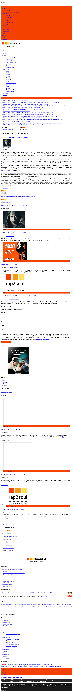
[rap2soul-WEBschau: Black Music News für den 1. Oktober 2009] (15, 291)
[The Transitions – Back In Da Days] (17, 424)
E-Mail (2, 325)
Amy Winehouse (17, 604)
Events (8, 74)
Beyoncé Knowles (27, 604)
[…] (48, 272)
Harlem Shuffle (10, 91)
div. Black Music (10, 67)
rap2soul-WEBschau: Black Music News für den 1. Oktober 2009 (19, 296)
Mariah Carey (42, 606)
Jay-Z (11, 606)
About (4, 8)
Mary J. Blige (47, 606)
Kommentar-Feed (7, 624)
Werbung (8, 19)
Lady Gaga (34, 606)
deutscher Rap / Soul (11, 62)
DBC (61, 604)
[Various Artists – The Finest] (9, 533)
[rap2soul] (11, 47)
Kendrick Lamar (24, 606)
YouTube (5, 674)
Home (4, 7)
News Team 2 (12, 137)
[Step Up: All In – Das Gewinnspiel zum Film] (17, 469)
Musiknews (65, 606)
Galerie (5, 95)
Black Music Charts (40, 604)
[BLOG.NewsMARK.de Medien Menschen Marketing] (28, 664)
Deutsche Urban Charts (66, 604)
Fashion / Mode (10, 85)
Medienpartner (9, 17)
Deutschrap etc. (4, 485)
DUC (5, 606)
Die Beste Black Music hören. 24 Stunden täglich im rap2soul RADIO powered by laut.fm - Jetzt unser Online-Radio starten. (30, 593)
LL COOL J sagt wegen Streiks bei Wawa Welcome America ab (18, 233)
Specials (8, 88)
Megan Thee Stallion (53, 606)
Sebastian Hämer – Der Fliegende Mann (13, 525)
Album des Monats (10, 57)
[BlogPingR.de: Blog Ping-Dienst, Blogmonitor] (12, 666)
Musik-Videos (9, 81)
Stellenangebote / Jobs (11, 646)
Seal (14, 169)
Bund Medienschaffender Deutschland (12, 569)
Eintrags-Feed (6, 622)
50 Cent (4, 604)
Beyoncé (22, 604)
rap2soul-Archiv (4, 614)
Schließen (3, 690)
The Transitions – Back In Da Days (10, 429)
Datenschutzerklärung (43, 339)
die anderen (6, 571)
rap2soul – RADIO (7, 584)
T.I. (25, 608)
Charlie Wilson (5, 170)
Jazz (7, 66)
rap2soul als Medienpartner (13, 644)
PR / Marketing (10, 15)
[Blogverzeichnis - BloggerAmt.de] (11, 664)
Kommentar (4, 312)
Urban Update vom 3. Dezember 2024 (11, 264)
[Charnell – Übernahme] (9, 545)
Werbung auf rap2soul (11, 648)
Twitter (5, 672)
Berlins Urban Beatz (11, 90)
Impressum (6, 31)
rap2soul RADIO (10, 10)
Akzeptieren (42, 681)
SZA (24, 608)
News (7, 71)
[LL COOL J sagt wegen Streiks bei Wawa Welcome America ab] (14, 228)
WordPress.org (6, 626)
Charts (7, 73)
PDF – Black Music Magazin (13, 12)
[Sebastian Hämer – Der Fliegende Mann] (9, 522)
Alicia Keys (12, 604)
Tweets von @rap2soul (6, 392)
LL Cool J (34, 152)
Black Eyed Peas (33, 604)
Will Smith (36, 608)
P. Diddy (2, 608)
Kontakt (5, 26)
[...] (45, 516)
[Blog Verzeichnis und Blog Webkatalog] (43, 664)
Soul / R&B (9, 60)
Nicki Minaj (70, 606)
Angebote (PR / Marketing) (12, 639)
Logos (7, 24)
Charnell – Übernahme (8, 548)
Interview (8, 79)
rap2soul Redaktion (13, 299)
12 (9, 477)
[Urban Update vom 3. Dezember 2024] (15, 259)
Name (2, 321)
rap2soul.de (4, 677)
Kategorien (6, 69)
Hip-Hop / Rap (9, 59)
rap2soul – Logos (10, 642)
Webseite (3, 330)
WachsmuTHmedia (7, 575)
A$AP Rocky (8, 604)
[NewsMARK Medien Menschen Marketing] (19, 664)
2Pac (1, 604)
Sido (17, 608)
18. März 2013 (4, 137)
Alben (4, 55)
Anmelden (5, 621)
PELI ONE (5, 93)
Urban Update (28, 608)
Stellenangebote (10, 22)
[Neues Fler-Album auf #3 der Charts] (18, 504)
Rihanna (15, 608)
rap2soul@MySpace (8, 586)
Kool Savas (30, 606)
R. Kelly (12, 608)
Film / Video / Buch (11, 83)
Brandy (45, 604)
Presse (7, 20)
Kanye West (19, 606)
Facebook (5, 671)
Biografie (8, 78)
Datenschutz (6, 29)
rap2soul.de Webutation (57, 666)
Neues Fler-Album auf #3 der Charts (13, 509)
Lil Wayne (37, 606)
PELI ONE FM (6, 583)
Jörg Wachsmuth (10, 236)
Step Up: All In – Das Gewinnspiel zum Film (13, 474)
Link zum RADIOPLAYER (42, 596)
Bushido (48, 604)
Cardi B (51, 604)
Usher (32, 608)
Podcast (8, 76)
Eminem (7, 606)
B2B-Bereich (6, 14)
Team (7, 27)
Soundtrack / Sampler (11, 64)
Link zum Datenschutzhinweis (31, 681)
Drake (3, 606)
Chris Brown (57, 604)
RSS (4, 669)
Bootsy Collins (47, 169)
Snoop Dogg (21, 608)
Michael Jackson (60, 606)
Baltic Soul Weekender (8, 581)
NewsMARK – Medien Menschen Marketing (14, 573)
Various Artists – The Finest (10, 536)
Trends (7, 86)
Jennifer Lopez (14, 606)
